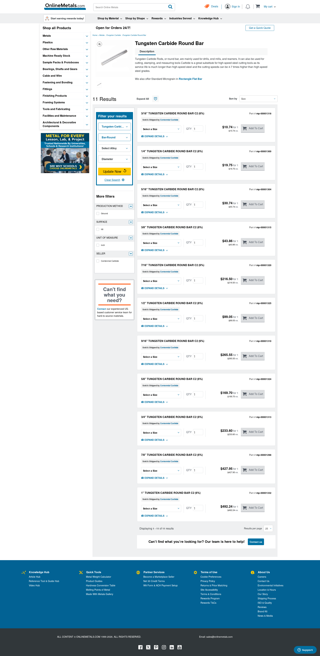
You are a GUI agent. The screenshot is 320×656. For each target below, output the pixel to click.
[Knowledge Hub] (24, 572)
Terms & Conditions (210, 594)
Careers (262, 576)
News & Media (265, 615)
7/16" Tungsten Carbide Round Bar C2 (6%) (172, 265)
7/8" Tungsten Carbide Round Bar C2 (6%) (172, 455)
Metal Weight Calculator (98, 576)
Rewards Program (210, 598)
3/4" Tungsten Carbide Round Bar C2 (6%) (172, 417)
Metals (102, 35)
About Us (264, 572)
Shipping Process (267, 598)
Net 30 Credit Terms (154, 581)
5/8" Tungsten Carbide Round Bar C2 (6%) (172, 379)
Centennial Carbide (110, 260)
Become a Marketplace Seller (158, 576)
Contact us (256, 541)
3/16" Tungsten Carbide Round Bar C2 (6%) (172, 113)
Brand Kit (262, 611)
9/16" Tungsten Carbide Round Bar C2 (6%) (172, 341)
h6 (102, 229)
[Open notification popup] (248, 6)
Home (94, 35)
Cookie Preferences (210, 576)
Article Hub (34, 576)
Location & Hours (267, 589)
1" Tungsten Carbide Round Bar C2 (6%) (170, 493)
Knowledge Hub (39, 572)
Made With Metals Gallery (99, 594)
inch (103, 245)
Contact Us (263, 581)
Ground (104, 213)
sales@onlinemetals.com (219, 636)
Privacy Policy (207, 581)
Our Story (263, 594)
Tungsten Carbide (113, 35)
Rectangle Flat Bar (190, 79)
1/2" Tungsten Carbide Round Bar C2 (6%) (172, 303)
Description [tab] (147, 51)
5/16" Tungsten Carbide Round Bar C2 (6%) (172, 189)
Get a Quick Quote (260, 28)
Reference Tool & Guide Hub (44, 581)
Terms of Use (209, 572)
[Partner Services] (138, 572)
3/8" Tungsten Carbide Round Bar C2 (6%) (172, 227)
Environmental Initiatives (270, 585)
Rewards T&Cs (208, 602)
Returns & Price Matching (213, 585)
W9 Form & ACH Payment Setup (160, 585)
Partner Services (154, 572)
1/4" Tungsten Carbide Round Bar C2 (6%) (172, 151)
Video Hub (34, 585)
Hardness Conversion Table (100, 585)
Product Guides (94, 581)
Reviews (262, 607)
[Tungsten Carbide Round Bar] (99, 84)
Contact (101, 308)
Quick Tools (93, 572)
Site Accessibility (209, 589)
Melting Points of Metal (98, 589)
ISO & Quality (265, 602)
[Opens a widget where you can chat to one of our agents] (305, 650)
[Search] (170, 7)
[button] (265, 6)
